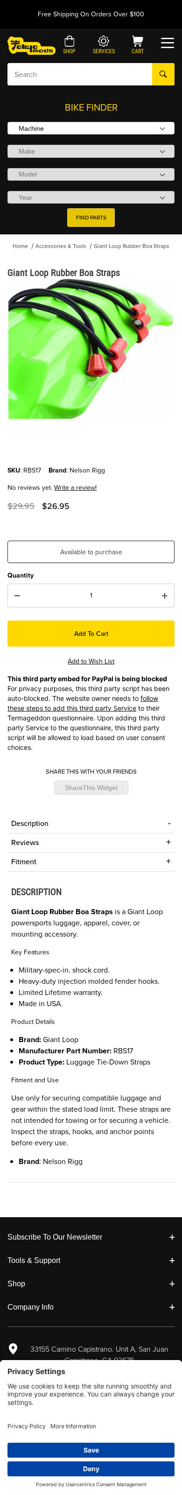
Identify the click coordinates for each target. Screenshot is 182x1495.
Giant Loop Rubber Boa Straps (131, 246)
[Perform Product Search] (163, 74)
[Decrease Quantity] (17, 595)
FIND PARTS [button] (91, 217)
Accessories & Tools (60, 246)
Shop (16, 1284)
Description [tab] (30, 823)
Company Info (30, 1307)
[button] (69, 46)
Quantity (20, 575)
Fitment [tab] (23, 861)
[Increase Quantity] (164, 595)
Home (20, 246)
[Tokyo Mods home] (31, 45)
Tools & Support (33, 1260)
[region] (91, 443)
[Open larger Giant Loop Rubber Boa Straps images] (91, 349)
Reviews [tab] (25, 842)
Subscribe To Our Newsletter (54, 1237)
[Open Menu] (168, 43)
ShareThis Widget (91, 787)
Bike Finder (91, 107)
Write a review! (75, 488)
